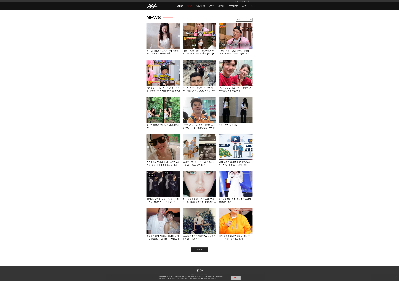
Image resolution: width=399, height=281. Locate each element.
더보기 (199, 250)
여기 (202, 278)
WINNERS (200, 6)
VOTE (211, 6)
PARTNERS (233, 6)
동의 (236, 278)
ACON (244, 6)
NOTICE (221, 6)
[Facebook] (197, 270)
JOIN (236, 1)
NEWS (189, 6)
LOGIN (243, 1)
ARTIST (180, 6)
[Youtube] (201, 270)
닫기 (396, 277)
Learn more (163, 41)
